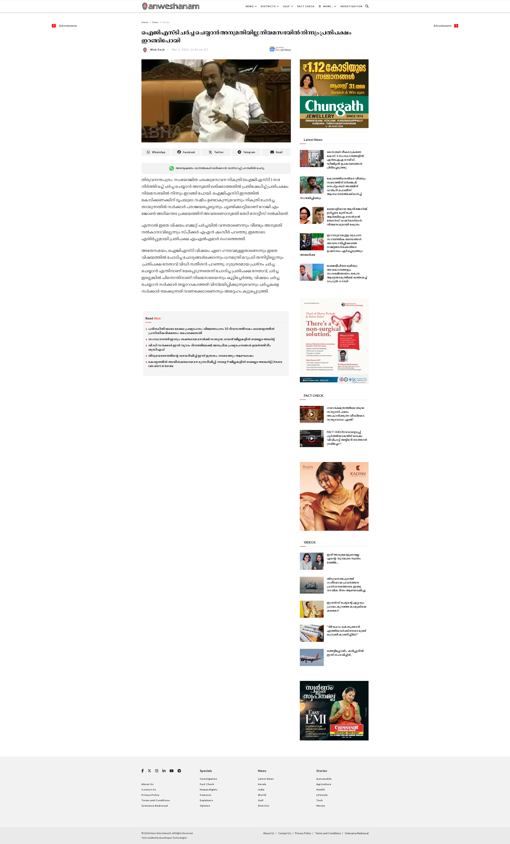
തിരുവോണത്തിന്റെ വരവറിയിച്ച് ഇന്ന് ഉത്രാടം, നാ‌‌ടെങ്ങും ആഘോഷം (201, 355)
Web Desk (157, 49)
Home (144, 22)
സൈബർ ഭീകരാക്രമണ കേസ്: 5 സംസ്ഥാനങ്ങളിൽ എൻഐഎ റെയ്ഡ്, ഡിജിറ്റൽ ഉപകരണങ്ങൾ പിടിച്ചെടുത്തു (345, 159)
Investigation (351, 6)
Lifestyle (322, 794)
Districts (268, 6)
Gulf (286, 6)
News (250, 6)
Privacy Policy (150, 794)
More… (328, 6)
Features (205, 794)
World (262, 794)
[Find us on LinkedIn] (164, 771)
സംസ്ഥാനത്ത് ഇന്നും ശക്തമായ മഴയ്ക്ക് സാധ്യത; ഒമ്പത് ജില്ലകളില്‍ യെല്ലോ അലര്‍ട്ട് (211, 339)
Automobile (324, 778)
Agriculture (323, 784)
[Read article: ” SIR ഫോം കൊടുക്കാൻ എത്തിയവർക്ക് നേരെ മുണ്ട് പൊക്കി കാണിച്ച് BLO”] (312, 633)
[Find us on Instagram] (156, 771)
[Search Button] (367, 6)
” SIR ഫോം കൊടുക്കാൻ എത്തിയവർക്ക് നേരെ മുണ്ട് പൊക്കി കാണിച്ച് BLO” (346, 630)
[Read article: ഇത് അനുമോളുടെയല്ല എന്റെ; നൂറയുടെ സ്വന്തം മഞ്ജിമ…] (312, 561)
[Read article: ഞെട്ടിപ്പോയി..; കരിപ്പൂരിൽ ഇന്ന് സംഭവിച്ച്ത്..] (312, 657)
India (261, 789)
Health (320, 789)
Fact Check (305, 6)
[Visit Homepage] (170, 6)
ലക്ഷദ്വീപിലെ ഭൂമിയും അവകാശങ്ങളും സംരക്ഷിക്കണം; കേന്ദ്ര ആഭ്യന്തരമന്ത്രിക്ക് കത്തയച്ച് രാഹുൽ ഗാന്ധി (347, 273)
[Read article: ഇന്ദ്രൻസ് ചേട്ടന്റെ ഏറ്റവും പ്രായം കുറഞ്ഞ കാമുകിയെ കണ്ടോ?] (312, 609)
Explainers (206, 800)
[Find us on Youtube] (172, 771)
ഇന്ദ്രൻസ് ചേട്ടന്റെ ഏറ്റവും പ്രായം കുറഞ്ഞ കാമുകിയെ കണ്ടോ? (346, 606)
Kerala (165, 22)
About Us (147, 784)
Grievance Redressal (154, 805)
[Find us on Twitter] (149, 771)
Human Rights (209, 789)
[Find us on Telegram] (179, 771)
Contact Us (148, 789)
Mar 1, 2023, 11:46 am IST (190, 49)
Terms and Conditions (155, 800)
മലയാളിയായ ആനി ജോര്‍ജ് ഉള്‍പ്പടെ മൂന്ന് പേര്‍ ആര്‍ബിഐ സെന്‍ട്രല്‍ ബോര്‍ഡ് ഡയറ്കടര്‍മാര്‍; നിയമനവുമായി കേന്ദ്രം (347, 216)
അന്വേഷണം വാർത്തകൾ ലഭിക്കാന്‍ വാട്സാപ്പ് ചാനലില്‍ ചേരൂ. (220, 168)
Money (320, 805)
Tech (319, 800)
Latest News (266, 778)
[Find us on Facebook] (142, 771)
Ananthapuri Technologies (173, 837)
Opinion (205, 805)
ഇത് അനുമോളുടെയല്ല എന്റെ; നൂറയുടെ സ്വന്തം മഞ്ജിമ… (344, 558)
